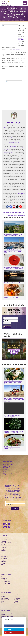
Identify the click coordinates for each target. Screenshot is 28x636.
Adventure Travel (8, 464)
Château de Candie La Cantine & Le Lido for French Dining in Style (13, 267)
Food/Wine (6, 468)
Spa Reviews (4, 580)
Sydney (16, 599)
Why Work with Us (6, 549)
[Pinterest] (14, 206)
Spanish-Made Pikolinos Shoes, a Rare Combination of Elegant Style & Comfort (14, 399)
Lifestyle (3, 561)
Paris (2, 601)
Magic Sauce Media (8, 152)
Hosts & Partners (6, 542)
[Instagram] (10, 206)
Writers (3, 614)
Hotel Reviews (5, 576)
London (3, 596)
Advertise (4, 539)
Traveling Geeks (21, 193)
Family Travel (7, 466)
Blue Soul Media (16, 144)
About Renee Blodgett (7, 613)
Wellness (5, 475)
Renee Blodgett (6, 20)
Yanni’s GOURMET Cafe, (21, 39)
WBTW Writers (7, 473)
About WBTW (5, 538)
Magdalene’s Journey (14, 142)
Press (3, 544)
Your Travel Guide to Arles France (13, 283)
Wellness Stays (5, 583)
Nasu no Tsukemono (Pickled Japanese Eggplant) (12, 416)
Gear (2, 560)
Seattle (16, 596)
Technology (4, 563)
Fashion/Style (5, 558)
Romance (4, 578)
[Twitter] (17, 206)
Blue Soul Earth (13, 146)
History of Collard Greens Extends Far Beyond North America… (13, 431)
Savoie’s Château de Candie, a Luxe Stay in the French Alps (13, 234)
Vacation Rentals (5, 581)
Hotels (5, 471)
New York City (5, 599)
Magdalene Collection (8, 137)
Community (4, 541)
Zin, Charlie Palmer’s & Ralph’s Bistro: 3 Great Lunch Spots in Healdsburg (13, 382)
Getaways (6, 469)
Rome (3, 603)
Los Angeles (4, 598)
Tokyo (16, 601)
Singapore (17, 598)
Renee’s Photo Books (7, 616)
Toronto (16, 603)
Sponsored (4, 546)
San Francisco (18, 595)
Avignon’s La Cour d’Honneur (12, 297)
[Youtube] (20, 206)
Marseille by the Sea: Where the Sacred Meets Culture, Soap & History (13, 251)
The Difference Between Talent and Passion (16, 215)
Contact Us (4, 550)
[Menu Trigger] (25, 3)
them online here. (17, 49)
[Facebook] (7, 206)
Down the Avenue (13, 168)
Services (3, 547)
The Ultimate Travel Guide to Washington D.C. (12, 447)
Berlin (3, 595)
